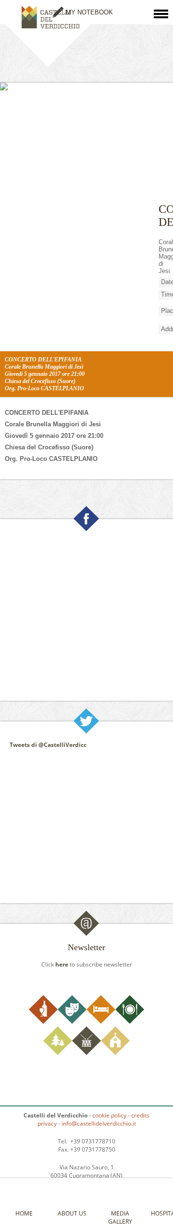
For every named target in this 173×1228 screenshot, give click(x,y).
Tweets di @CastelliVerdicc (48, 745)
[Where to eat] (129, 1021)
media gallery (120, 1217)
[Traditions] (86, 1053)
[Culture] (72, 1021)
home (24, 1213)
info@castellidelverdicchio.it (99, 1123)
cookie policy (109, 1115)
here (61, 964)
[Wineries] (43, 1021)
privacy (47, 1123)
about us (72, 1213)
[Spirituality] (115, 1053)
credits (140, 1115)
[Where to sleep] (100, 1021)
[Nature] (57, 1053)
